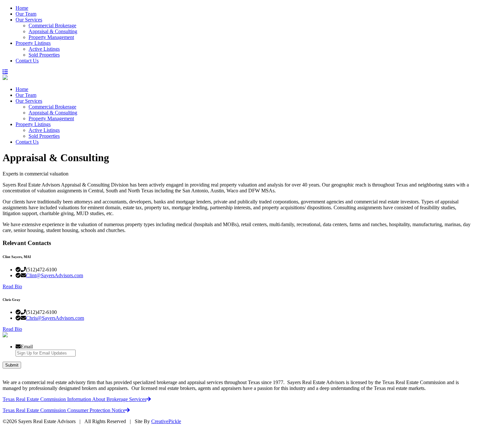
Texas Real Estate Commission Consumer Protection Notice (64, 410)
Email (27, 346)
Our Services (29, 19)
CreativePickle (166, 421)
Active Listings (44, 49)
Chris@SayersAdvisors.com (55, 318)
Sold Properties (44, 55)
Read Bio (12, 286)
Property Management (51, 37)
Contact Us (27, 60)
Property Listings (33, 43)
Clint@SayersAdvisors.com (54, 275)
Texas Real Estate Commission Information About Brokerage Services (74, 399)
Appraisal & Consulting (53, 31)
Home (22, 8)
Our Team (26, 14)
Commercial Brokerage (52, 25)
